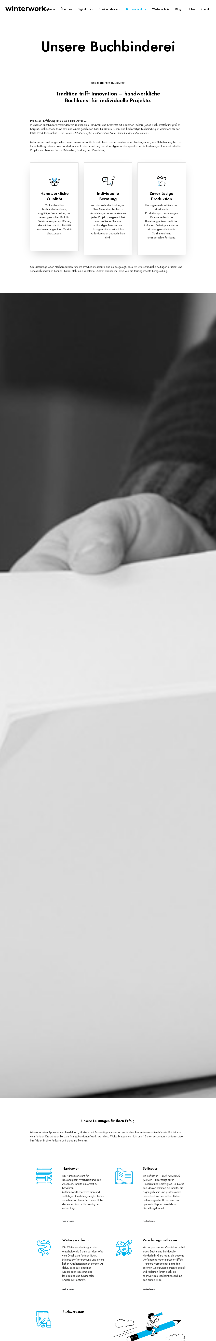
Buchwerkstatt (73, 1311)
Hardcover (70, 1168)
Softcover (150, 1168)
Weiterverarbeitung (77, 1240)
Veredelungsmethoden (160, 1240)
